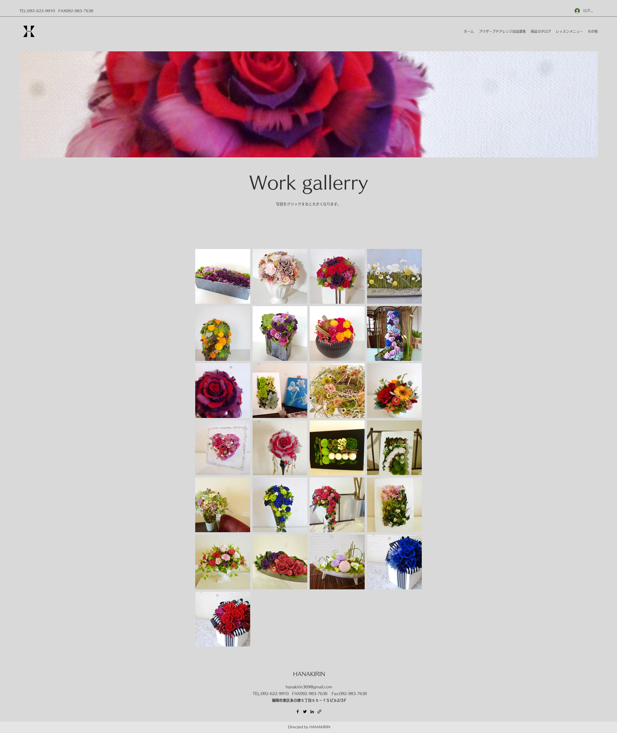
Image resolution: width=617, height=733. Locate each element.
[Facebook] (297, 711)
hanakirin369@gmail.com (309, 687)
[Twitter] (304, 711)
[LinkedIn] (312, 711)
